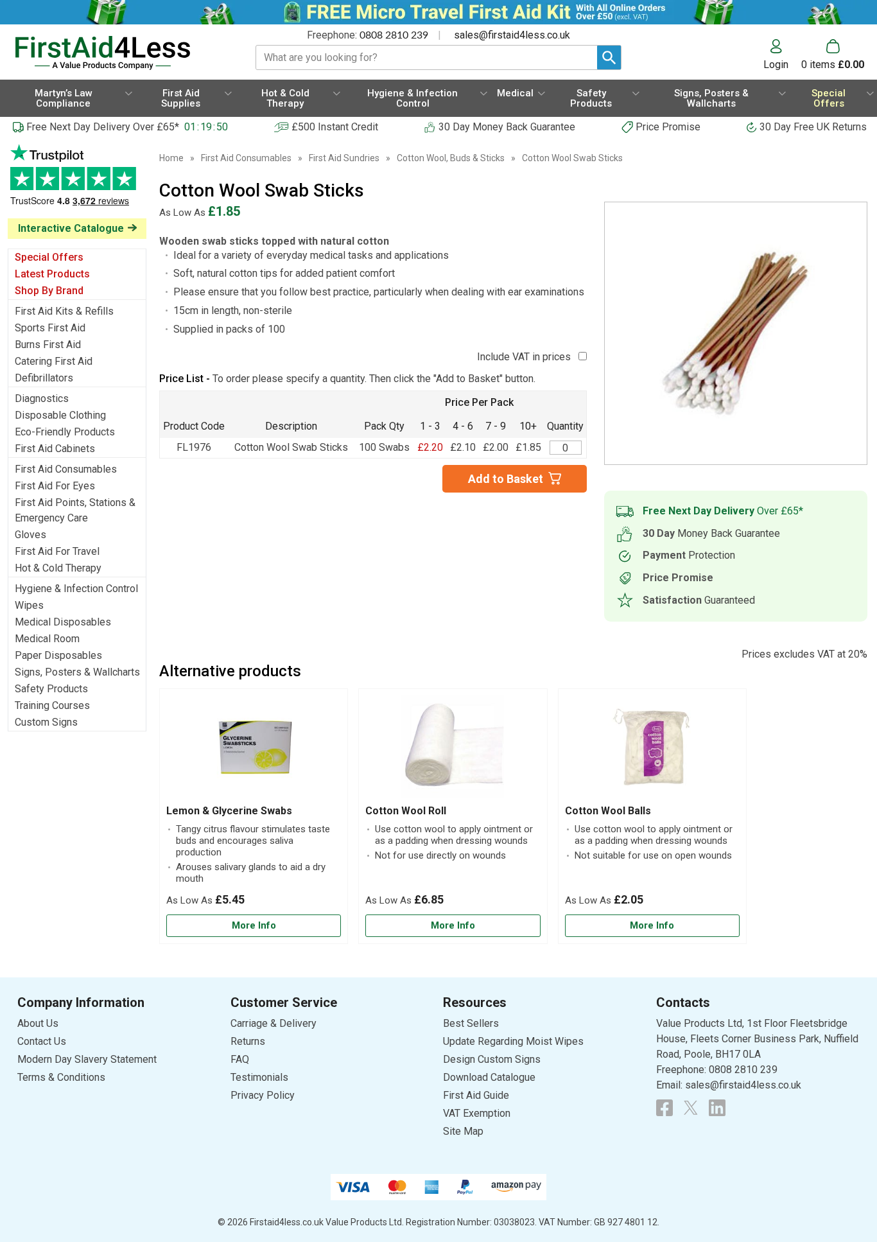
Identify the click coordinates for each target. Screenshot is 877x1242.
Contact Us (41, 1041)
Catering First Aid (53, 361)
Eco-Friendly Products (65, 432)
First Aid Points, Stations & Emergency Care (75, 510)
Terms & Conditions (61, 1077)
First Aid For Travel (57, 551)
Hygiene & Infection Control (76, 588)
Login (775, 64)
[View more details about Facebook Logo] (664, 1107)
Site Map (463, 1131)
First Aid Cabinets (55, 448)
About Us (37, 1023)
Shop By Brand (49, 290)
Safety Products (51, 689)
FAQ (239, 1059)
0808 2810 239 (394, 35)
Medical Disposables (63, 622)
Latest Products (52, 274)
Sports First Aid (50, 328)
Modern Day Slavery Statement (87, 1059)
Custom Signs (46, 722)
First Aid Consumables (66, 469)
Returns (247, 1041)
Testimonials (77, 181)
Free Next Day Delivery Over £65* (102, 127)
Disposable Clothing (60, 415)
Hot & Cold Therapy (58, 568)
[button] (782, 54)
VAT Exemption (476, 1113)
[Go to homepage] (119, 53)
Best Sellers (471, 1023)
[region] (253, 750)
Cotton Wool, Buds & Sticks (451, 158)
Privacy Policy (262, 1095)
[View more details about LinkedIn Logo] (717, 1107)
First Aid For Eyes (55, 486)
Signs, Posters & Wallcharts (77, 672)
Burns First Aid (48, 344)
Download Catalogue (489, 1077)
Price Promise (668, 127)
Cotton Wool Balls (608, 811)
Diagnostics (42, 398)
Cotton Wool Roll (405, 811)
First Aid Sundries (344, 158)
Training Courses (52, 705)
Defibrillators (44, 378)
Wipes (29, 605)
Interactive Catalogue (71, 228)
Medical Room (47, 639)
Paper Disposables (58, 655)
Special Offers (49, 257)
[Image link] (690, 1107)
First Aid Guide (476, 1095)
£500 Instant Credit (334, 127)
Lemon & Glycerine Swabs (229, 811)
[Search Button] (609, 57)
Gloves (30, 535)
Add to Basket (505, 478)
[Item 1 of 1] (736, 333)
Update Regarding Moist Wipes (513, 1041)
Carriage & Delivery (273, 1023)
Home (171, 158)
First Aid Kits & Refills (64, 311)
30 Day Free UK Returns (813, 127)
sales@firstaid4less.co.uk (512, 35)
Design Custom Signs (492, 1059)
